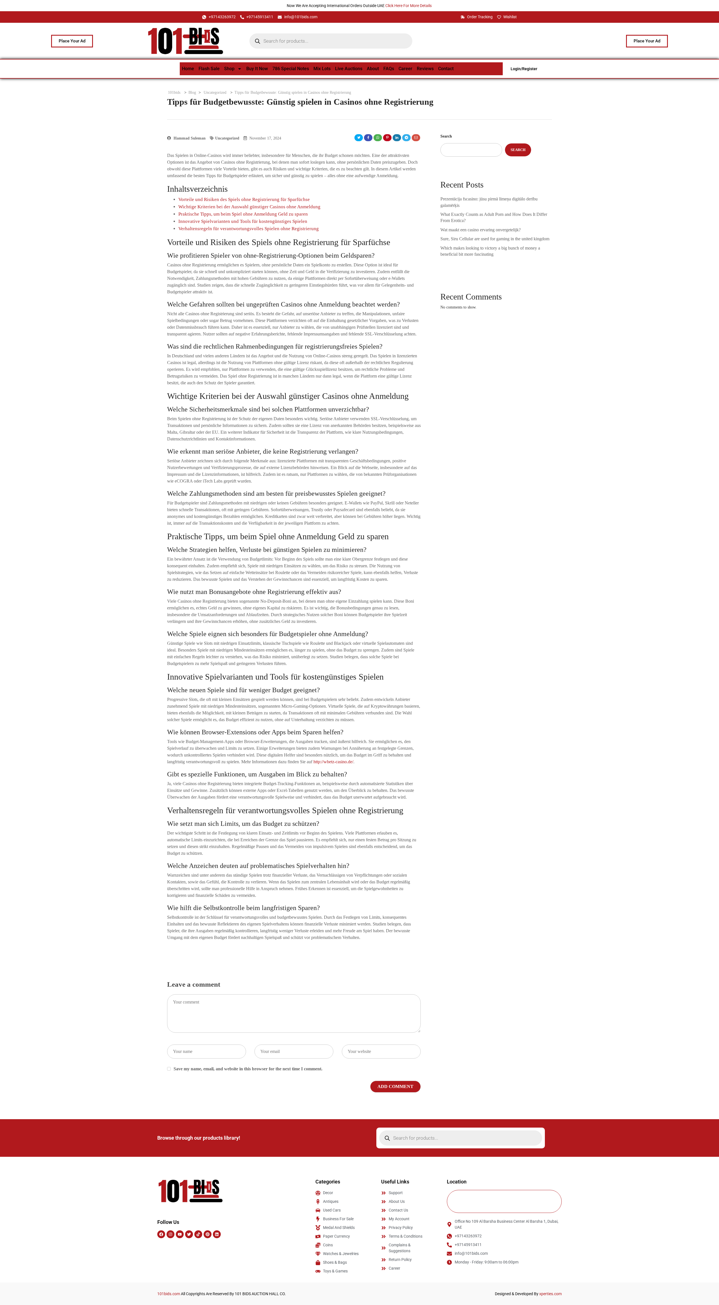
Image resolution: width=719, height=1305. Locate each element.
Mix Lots (322, 68)
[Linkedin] (217, 1234)
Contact (446, 68)
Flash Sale (209, 68)
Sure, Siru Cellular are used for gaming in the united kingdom (494, 238)
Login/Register (524, 69)
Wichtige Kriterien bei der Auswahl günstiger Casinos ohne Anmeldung (249, 206)
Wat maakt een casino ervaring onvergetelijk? (480, 229)
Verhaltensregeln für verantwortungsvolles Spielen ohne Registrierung (248, 228)
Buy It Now (257, 68)
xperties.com (550, 1294)
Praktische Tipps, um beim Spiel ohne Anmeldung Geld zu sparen (243, 214)
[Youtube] (180, 1234)
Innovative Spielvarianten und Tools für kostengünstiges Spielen (242, 221)
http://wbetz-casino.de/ (333, 761)
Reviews (425, 68)
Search (446, 136)
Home (188, 68)
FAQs (388, 68)
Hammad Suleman (189, 138)
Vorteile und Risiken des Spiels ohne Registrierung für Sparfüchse (244, 199)
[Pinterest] (207, 1234)
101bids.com (168, 1294)
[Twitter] (189, 1234)
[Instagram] (170, 1234)
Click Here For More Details (409, 5)
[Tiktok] (198, 1234)
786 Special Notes (290, 68)
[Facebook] (161, 1234)
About (373, 68)
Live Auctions (348, 68)
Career (405, 68)
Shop (229, 68)
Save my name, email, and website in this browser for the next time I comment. (248, 1068)
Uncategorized (227, 138)
